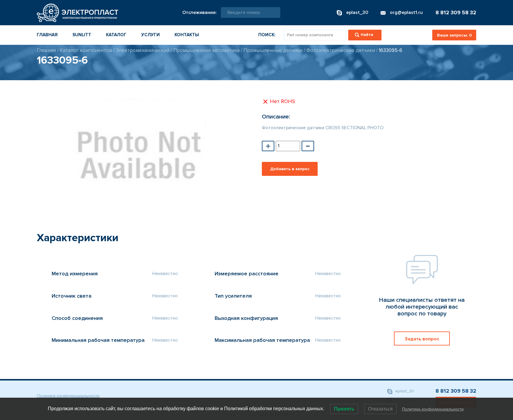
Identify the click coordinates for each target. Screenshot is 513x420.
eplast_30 (404, 391)
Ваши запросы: (454, 35)
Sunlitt (81, 34)
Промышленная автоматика (206, 50)
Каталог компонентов (86, 50)
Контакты (187, 34)
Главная (47, 34)
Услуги (150, 34)
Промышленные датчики (273, 50)
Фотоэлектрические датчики (340, 50)
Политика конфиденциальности (68, 395)
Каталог (116, 34)
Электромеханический (143, 50)
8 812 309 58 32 (456, 12)
